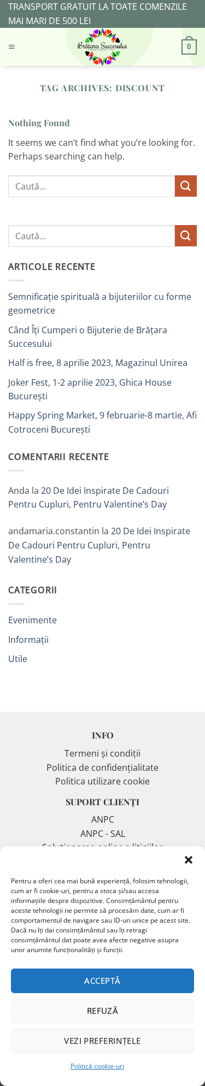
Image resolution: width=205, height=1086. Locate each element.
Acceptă (102, 980)
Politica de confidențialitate (102, 768)
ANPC (102, 819)
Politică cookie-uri (97, 1066)
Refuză (103, 1010)
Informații (28, 640)
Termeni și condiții (102, 753)
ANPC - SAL (102, 834)
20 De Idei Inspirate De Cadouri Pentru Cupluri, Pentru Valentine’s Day (99, 545)
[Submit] (186, 186)
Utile (17, 659)
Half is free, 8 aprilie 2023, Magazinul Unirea (98, 363)
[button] (188, 859)
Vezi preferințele (102, 1040)
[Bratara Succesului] (102, 47)
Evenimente (32, 620)
